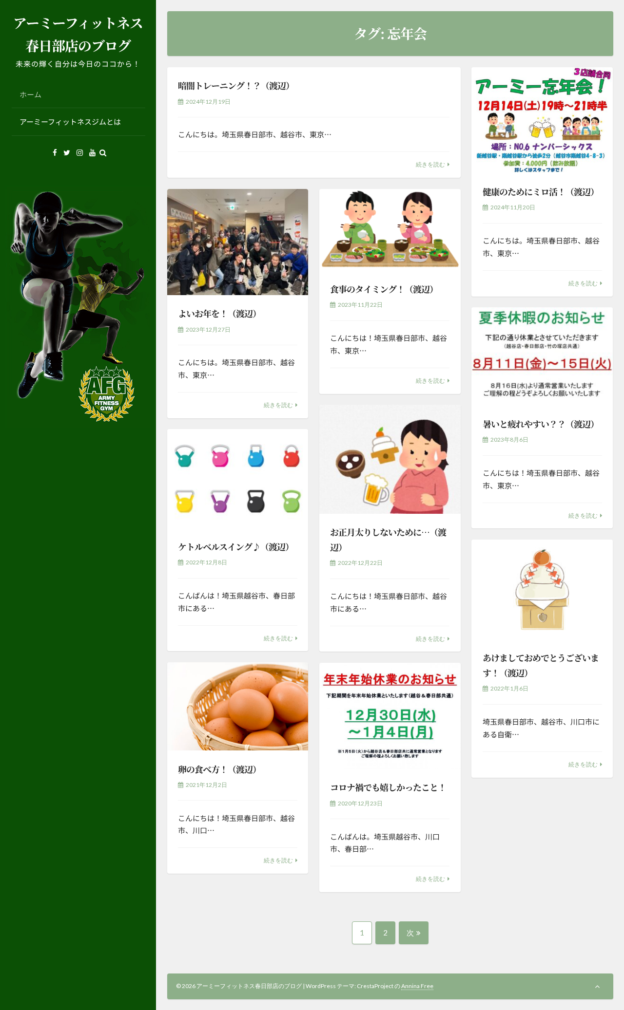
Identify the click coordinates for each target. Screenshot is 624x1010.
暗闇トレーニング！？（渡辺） (236, 85)
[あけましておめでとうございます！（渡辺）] (542, 589)
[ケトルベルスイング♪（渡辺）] (238, 478)
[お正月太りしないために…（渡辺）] (390, 459)
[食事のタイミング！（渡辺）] (390, 230)
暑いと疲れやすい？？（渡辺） (541, 423)
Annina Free (417, 986)
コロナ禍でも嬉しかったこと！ (388, 787)
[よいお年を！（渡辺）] (238, 242)
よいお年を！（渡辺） (219, 313)
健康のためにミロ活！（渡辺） (541, 191)
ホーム (30, 94)
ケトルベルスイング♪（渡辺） (235, 546)
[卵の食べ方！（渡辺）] (238, 706)
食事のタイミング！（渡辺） (384, 288)
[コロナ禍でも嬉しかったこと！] (390, 716)
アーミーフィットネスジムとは (70, 121)
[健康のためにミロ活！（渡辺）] (542, 120)
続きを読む (430, 164)
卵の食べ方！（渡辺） (219, 769)
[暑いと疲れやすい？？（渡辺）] (542, 356)
